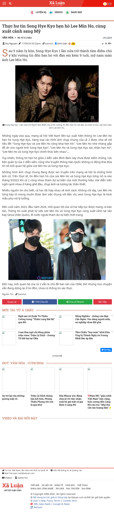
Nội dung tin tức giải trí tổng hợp (50, 497)
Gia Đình (86, 488)
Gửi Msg (107, 350)
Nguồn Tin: (8, 294)
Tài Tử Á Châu (24, 37)
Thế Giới (35, 485)
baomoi (49, 43)
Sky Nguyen (11, 43)
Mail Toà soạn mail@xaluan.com (19, 473)
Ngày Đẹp (76, 12)
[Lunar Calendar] (67, 12)
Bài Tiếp (102, 301)
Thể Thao (82, 485)
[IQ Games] (32, 12)
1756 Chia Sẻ (41, 301)
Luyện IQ (40, 12)
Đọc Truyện (72, 488)
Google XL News (61, 504)
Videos (58, 12)
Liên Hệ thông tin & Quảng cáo (67, 470)
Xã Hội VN (47, 485)
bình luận (62, 43)
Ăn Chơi (60, 488)
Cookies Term (70, 500)
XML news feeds (42, 504)
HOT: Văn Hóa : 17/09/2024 (23, 363)
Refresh (38, 507)
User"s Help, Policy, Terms (47, 500)
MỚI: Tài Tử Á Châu (18, 310)
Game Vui (22, 477)
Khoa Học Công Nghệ (42, 488)
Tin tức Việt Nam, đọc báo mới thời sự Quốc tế (26, 470)
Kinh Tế (59, 485)
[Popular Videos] (51, 12)
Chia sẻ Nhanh (76, 301)
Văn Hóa (7, 37)
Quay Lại (11, 301)
